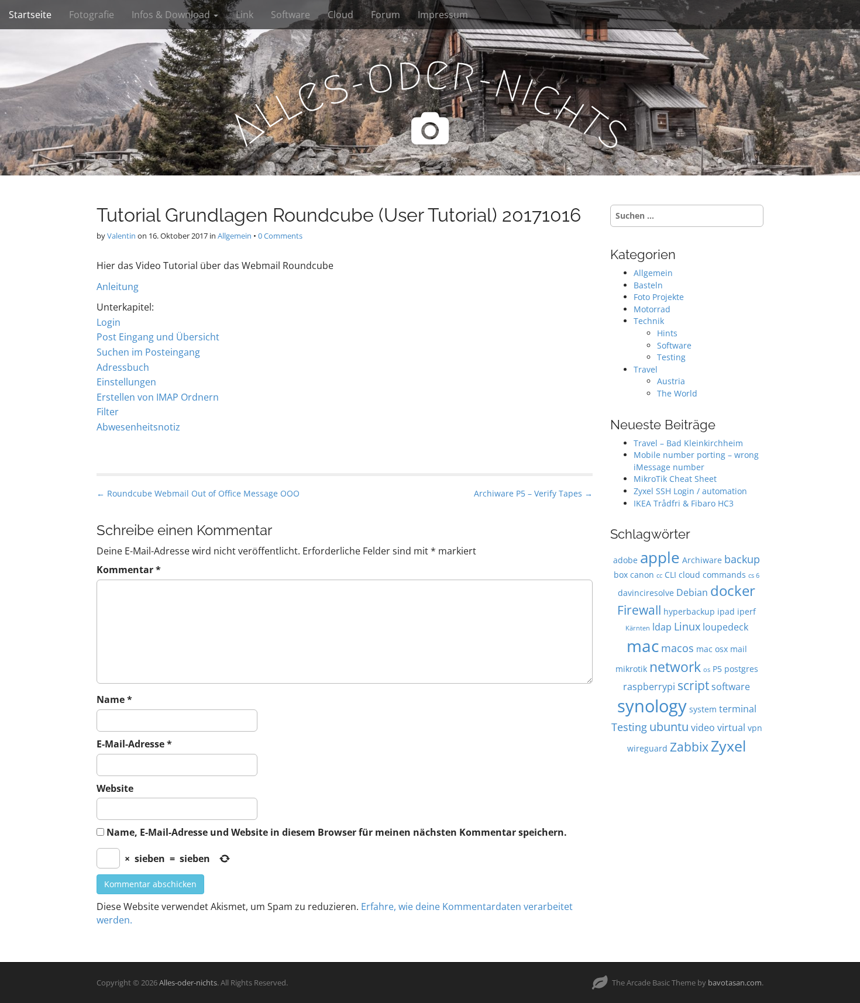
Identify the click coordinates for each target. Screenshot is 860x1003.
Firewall (639, 609)
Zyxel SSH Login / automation (690, 491)
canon (642, 574)
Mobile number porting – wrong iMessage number (696, 461)
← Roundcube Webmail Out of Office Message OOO (198, 493)
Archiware (702, 560)
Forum (385, 14)
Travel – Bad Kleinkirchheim (688, 443)
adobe (625, 560)
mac (643, 646)
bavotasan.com (735, 982)
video (703, 727)
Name (114, 699)
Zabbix (689, 746)
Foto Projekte (659, 296)
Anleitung (118, 286)
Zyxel (728, 746)
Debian (692, 592)
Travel (646, 369)
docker (732, 590)
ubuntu (669, 727)
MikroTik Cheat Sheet (675, 478)
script (693, 685)
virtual (731, 727)
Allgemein (235, 235)
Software (290, 14)
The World (677, 393)
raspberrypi (649, 686)
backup (742, 559)
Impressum (443, 14)
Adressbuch (123, 367)
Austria (671, 381)
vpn (755, 727)
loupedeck (725, 626)
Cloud (340, 14)
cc (659, 575)
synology (652, 706)
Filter (108, 411)
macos (677, 647)
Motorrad (652, 309)
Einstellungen (126, 381)
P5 (717, 668)
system (703, 709)
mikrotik (631, 668)
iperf (746, 611)
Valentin (121, 235)
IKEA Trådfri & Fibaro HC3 (684, 503)
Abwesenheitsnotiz (138, 426)
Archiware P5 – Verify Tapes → (533, 493)
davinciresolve (646, 592)
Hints (667, 333)
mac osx (712, 648)
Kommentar (129, 569)
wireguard (647, 748)
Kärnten (637, 628)
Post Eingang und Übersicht (158, 336)
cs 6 (753, 575)
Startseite (30, 14)
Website (115, 788)
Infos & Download (172, 14)
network (675, 666)
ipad (726, 611)
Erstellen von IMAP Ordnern (158, 397)
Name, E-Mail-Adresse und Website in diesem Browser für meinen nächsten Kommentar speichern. (336, 832)
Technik (649, 320)
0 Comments (280, 235)
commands (724, 574)
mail (738, 648)
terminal (737, 708)
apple (660, 557)
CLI (670, 574)
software (730, 686)
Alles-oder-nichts (188, 982)
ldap (662, 626)
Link (244, 14)
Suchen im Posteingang (148, 352)
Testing (671, 357)
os (706, 670)
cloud (689, 574)
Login (109, 322)
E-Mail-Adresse (134, 743)
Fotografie (91, 14)
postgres (741, 668)
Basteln (648, 285)
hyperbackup (689, 611)
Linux (687, 626)
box (621, 574)
